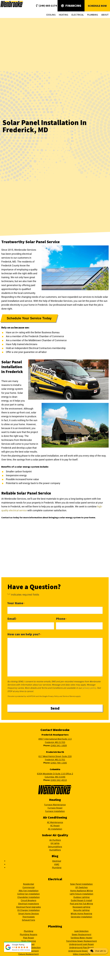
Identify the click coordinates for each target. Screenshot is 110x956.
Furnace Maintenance (55, 804)
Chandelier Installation (28, 897)
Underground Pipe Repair (81, 947)
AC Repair (55, 825)
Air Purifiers (55, 840)
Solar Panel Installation (81, 884)
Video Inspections (81, 954)
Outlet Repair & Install (81, 900)
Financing (73, 6)
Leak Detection (81, 931)
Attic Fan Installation (28, 890)
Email (12, 619)
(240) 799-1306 (59, 763)
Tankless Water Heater (81, 937)
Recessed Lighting (81, 907)
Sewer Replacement (81, 934)
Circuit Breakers (28, 900)
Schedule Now (97, 5)
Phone (61, 619)
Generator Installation (81, 916)
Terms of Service (69, 696)
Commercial (28, 887)
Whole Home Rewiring (81, 913)
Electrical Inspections (28, 903)
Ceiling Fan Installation (28, 894)
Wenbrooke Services (17, 4)
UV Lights (55, 843)
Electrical (56, 861)
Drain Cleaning (28, 941)
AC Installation (55, 829)
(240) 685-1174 (48, 5)
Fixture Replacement (28, 954)
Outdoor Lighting (81, 897)
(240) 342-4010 (59, 780)
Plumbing (56, 867)
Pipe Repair (28, 937)
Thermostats (28, 916)
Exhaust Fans (28, 920)
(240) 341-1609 (59, 745)
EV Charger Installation (28, 910)
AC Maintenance (55, 822)
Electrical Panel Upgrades (28, 907)
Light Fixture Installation (81, 894)
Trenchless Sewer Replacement (81, 941)
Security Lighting (81, 910)
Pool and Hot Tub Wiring (81, 903)
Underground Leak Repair (81, 944)
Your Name (16, 603)
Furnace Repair (55, 808)
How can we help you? (24, 634)
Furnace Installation (55, 811)
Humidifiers (55, 850)
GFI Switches (81, 887)
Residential (28, 884)
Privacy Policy (53, 696)
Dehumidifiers (55, 846)
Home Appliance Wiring (81, 890)
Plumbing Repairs (28, 934)
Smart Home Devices (28, 913)
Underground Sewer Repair (81, 951)
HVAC (56, 864)
